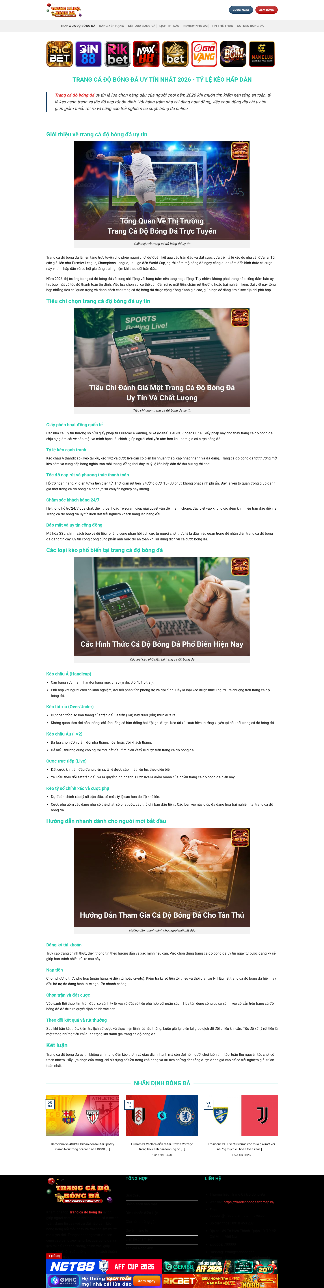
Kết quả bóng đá (141, 26)
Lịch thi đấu (169, 26)
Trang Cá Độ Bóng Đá (77, 26)
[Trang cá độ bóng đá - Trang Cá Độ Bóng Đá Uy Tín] (65, 10)
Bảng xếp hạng (111, 26)
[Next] (278, 1131)
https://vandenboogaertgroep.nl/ (249, 1202)
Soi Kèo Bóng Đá (250, 26)
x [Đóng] (54, 1256)
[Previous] (45, 1131)
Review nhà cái (195, 26)
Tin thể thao (222, 26)
